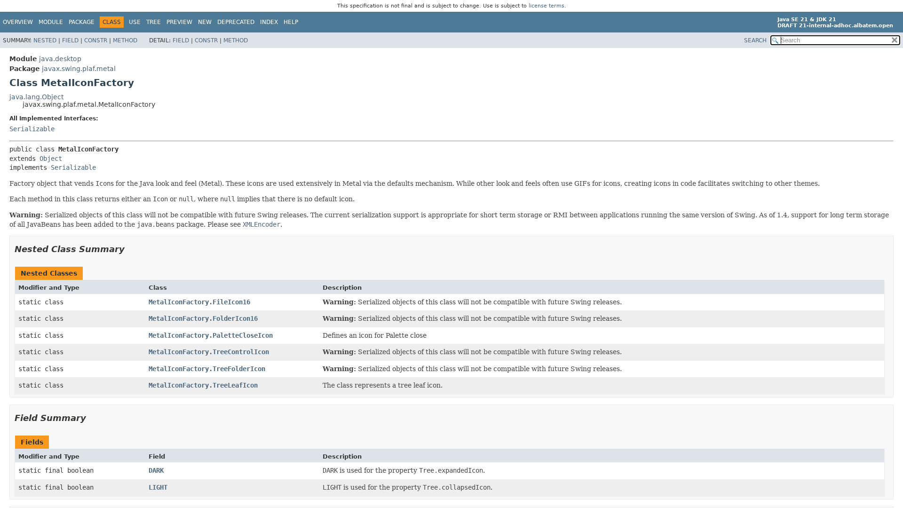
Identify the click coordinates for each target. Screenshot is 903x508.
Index (269, 22)
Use (135, 22)
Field (70, 40)
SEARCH (755, 40)
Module (51, 22)
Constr (95, 40)
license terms (546, 6)
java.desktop (60, 59)
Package (82, 22)
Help (291, 22)
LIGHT (158, 487)
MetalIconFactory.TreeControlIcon (209, 352)
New (205, 22)
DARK (156, 470)
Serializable (32, 129)
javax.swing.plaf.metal (79, 68)
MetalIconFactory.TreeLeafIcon (203, 385)
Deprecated (235, 22)
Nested (44, 40)
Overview (18, 22)
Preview (179, 22)
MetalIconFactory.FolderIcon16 (203, 318)
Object (51, 158)
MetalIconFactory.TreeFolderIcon (207, 369)
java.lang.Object (36, 97)
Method (125, 40)
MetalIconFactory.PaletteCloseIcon (211, 335)
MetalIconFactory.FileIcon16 (199, 302)
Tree (153, 22)
